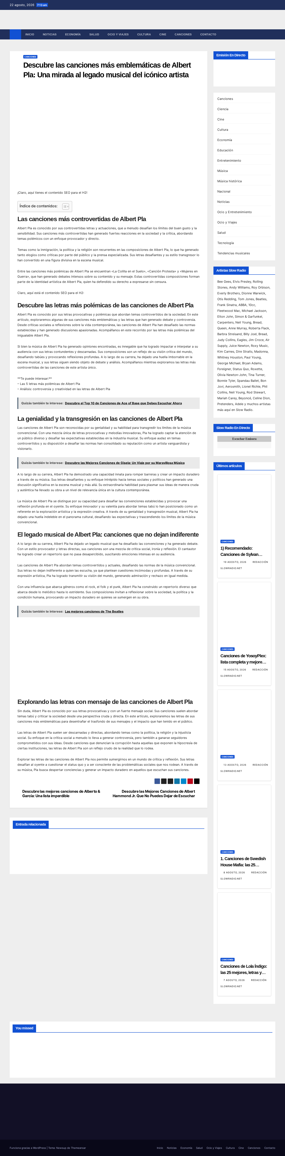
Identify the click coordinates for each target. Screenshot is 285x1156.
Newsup (61, 1147)
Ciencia (222, 109)
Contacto (208, 34)
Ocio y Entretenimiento (234, 212)
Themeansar (78, 1147)
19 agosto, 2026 (235, 562)
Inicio (29, 34)
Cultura (144, 34)
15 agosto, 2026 (235, 669)
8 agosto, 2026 (235, 872)
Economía (73, 34)
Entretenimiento (229, 160)
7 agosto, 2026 (235, 980)
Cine (162, 34)
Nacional (224, 191)
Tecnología (225, 243)
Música (222, 171)
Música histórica (229, 181)
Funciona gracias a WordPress (28, 1147)
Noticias (50, 34)
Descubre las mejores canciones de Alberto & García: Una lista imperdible (61, 793)
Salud (94, 34)
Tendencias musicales (233, 253)
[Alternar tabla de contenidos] (63, 206)
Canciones (183, 34)
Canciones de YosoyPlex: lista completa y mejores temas (243, 662)
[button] (272, 34)
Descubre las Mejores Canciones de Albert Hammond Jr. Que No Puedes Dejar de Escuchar (154, 793)
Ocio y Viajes (118, 34)
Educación (225, 150)
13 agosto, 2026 (235, 764)
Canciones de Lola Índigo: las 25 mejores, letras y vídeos (243, 972)
